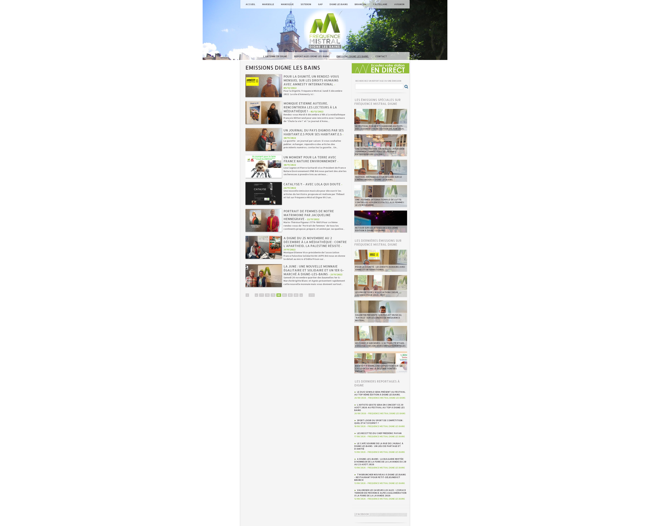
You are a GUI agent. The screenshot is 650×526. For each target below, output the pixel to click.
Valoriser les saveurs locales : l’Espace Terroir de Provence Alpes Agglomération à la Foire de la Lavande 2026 (380, 493)
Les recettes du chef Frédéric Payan (379, 433)
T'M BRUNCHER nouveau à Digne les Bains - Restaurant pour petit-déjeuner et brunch (380, 477)
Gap (320, 4)
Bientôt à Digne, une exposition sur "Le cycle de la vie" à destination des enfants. (379, 368)
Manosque (287, 4)
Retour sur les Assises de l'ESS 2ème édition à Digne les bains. (376, 229)
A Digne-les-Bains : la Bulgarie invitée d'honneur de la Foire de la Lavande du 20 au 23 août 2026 (380, 462)
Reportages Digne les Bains (312, 56)
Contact (381, 56)
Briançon (361, 4)
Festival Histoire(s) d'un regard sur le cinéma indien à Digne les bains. (378, 178)
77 (261, 295)
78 (267, 295)
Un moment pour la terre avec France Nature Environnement (310, 159)
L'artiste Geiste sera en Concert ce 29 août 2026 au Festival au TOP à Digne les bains (379, 407)
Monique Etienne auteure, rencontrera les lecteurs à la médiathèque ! (310, 107)
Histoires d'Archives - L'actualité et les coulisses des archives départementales (380, 344)
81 (284, 295)
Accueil (251, 4)
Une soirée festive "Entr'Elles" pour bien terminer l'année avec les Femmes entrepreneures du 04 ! (379, 151)
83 (296, 295)
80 (278, 295)
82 (290, 295)
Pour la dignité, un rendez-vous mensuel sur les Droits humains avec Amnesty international (311, 80)
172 (312, 295)
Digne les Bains (339, 4)
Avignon (399, 4)
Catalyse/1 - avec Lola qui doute (312, 184)
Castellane (380, 4)
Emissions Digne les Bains (353, 56)
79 (273, 295)
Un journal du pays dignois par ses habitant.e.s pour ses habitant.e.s (314, 132)
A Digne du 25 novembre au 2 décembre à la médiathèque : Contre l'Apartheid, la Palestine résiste (315, 242)
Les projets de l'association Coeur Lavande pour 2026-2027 (376, 293)
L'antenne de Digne (275, 56)
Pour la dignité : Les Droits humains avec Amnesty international (380, 268)
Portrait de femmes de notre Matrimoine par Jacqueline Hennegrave (309, 215)
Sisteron (306, 4)
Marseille (268, 4)
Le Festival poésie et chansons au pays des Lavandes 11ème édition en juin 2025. (379, 127)
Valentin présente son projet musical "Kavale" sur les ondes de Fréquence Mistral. (378, 318)
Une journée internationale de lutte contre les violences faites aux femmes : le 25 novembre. (380, 202)
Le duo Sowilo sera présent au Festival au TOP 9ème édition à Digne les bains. (379, 393)
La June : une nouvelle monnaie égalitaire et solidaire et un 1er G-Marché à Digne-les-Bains (314, 270)
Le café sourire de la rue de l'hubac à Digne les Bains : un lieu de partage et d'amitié (378, 446)
